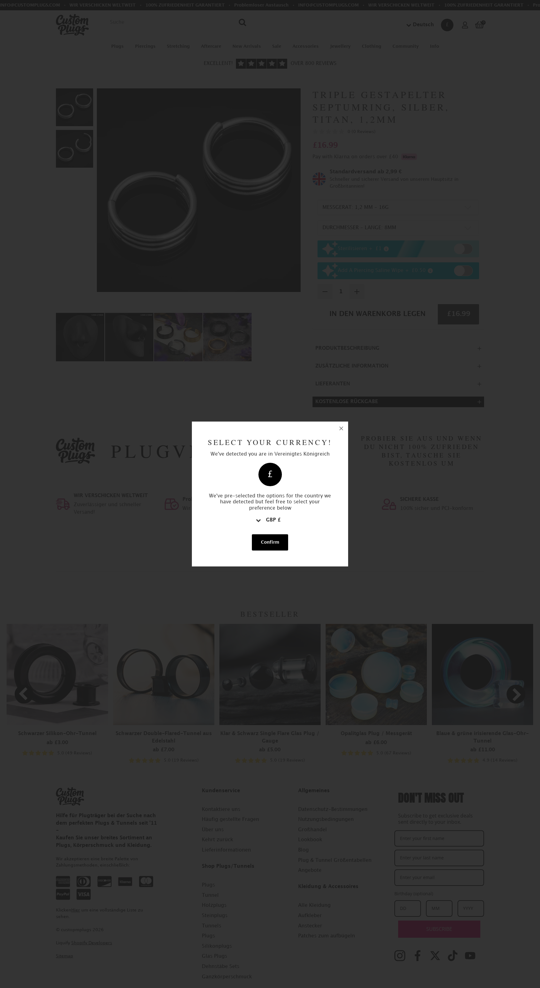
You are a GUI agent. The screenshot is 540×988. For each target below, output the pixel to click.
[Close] (341, 428)
